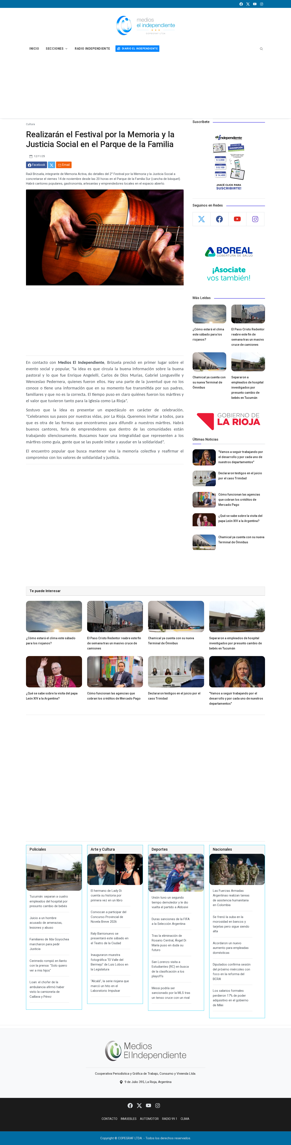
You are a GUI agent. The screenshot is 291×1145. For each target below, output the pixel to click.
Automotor (149, 1118)
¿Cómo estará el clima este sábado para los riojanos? (208, 334)
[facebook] (241, 4)
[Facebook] (130, 1105)
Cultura (30, 124)
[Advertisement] (145, 86)
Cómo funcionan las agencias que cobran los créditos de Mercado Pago (239, 499)
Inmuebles (129, 1118)
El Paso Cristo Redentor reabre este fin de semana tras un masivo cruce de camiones (114, 643)
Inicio (34, 48)
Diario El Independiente (140, 48)
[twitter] (248, 4)
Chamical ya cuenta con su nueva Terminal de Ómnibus (209, 382)
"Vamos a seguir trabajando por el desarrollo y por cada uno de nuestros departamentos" (240, 457)
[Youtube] (149, 1105)
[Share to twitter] (51, 165)
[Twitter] (140, 1105)
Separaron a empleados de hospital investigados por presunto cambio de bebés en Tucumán (247, 387)
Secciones (54, 48)
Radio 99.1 (169, 1118)
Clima (185, 1118)
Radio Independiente (92, 48)
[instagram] (261, 4)
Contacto (109, 1118)
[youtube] (254, 4)
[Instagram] (157, 1105)
